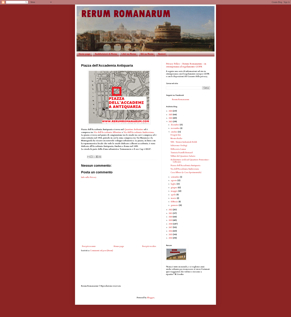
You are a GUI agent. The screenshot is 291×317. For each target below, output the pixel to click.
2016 (171, 231)
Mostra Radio (176, 138)
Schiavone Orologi (179, 145)
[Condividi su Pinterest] (100, 156)
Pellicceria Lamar (178, 149)
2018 (171, 224)
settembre (175, 177)
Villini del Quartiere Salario (183, 156)
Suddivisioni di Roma (106, 54)
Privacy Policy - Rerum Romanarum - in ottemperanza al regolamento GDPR (186, 65)
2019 (171, 220)
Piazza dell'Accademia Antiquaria (185, 165)
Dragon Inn (176, 135)
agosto (174, 180)
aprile (173, 194)
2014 (171, 238)
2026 (171, 111)
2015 (171, 234)
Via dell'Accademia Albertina (107, 132)
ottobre (174, 132)
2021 (171, 213)
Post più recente (89, 246)
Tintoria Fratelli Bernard (182, 152)
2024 (171, 118)
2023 (171, 121)
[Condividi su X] (94, 156)
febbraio (175, 201)
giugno (174, 187)
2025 (171, 114)
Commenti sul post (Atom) (101, 250)
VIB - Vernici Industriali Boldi (184, 142)
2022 (171, 209)
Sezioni (162, 54)
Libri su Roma (129, 54)
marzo (174, 198)
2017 (171, 227)
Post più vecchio (149, 246)
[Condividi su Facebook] (97, 156)
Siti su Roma (147, 54)
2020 (171, 217)
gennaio (175, 205)
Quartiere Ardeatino (133, 129)
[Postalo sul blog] (91, 156)
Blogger (150, 297)
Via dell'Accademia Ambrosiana (139, 132)
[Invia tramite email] (88, 156)
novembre (175, 128)
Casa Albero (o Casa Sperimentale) (186, 172)
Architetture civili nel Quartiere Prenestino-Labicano (190, 160)
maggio (174, 191)
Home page (84, 54)
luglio (174, 184)
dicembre (175, 125)
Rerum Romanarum (180, 99)
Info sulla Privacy (88, 177)
